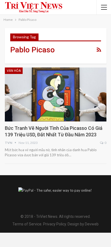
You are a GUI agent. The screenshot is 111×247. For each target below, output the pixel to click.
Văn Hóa (14, 71)
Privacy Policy (54, 224)
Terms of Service (26, 224)
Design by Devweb (83, 224)
